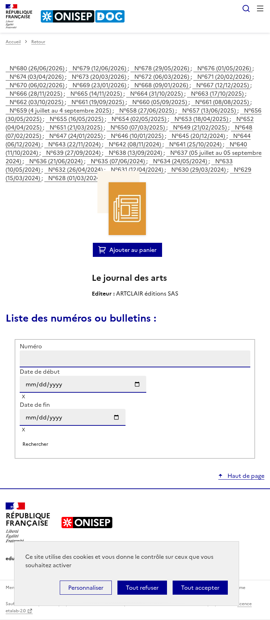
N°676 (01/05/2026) (224, 68)
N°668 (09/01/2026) (161, 85)
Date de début (40, 371)
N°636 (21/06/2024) (56, 161)
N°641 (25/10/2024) (196, 144)
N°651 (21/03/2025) (77, 127)
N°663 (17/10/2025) (218, 93)
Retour (38, 42)
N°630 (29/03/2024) (199, 169)
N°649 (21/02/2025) (200, 127)
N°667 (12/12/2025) (223, 85)
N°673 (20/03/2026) (100, 76)
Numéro (31, 346)
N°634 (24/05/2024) (180, 161)
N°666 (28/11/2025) (36, 93)
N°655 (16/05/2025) (77, 119)
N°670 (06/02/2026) (37, 85)
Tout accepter (200, 587)
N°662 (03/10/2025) (37, 102)
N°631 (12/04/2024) (138, 169)
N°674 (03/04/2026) (37, 76)
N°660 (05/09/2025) (160, 102)
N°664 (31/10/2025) (157, 93)
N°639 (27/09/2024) (74, 152)
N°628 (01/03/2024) (75, 178)
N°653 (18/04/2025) (202, 119)
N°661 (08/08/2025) (222, 102)
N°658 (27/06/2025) (147, 110)
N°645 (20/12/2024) (199, 136)
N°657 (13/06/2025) (209, 110)
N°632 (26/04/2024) (76, 169)
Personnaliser (85, 587)
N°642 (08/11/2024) (135, 144)
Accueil (13, 42)
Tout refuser (142, 587)
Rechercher (246, 8)
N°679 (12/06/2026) (100, 68)
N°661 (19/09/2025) (98, 102)
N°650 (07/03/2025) (138, 127)
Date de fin (35, 404)
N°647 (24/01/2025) (76, 136)
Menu (260, 8)
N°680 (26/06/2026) (37, 68)
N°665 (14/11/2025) (96, 93)
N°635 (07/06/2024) (118, 161)
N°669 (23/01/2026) (100, 85)
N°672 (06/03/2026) (162, 76)
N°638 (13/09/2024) (136, 152)
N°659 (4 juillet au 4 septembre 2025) (60, 110)
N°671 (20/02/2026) (224, 76)
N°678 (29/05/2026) (162, 68)
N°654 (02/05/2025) (139, 119)
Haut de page (245, 476)
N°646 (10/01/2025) (138, 136)
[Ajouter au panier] (103, 250)
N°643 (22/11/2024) (75, 144)
